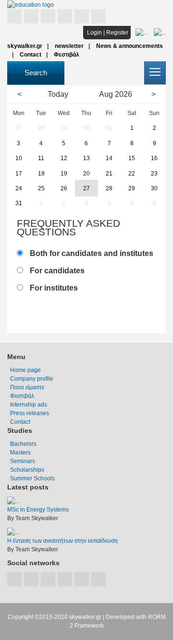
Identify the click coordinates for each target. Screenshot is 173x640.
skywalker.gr (24, 46)
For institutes (54, 288)
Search (36, 73)
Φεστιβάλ (66, 54)
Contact (30, 54)
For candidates (57, 271)
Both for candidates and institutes (91, 253)
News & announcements (129, 46)
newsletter (69, 46)
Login (94, 32)
